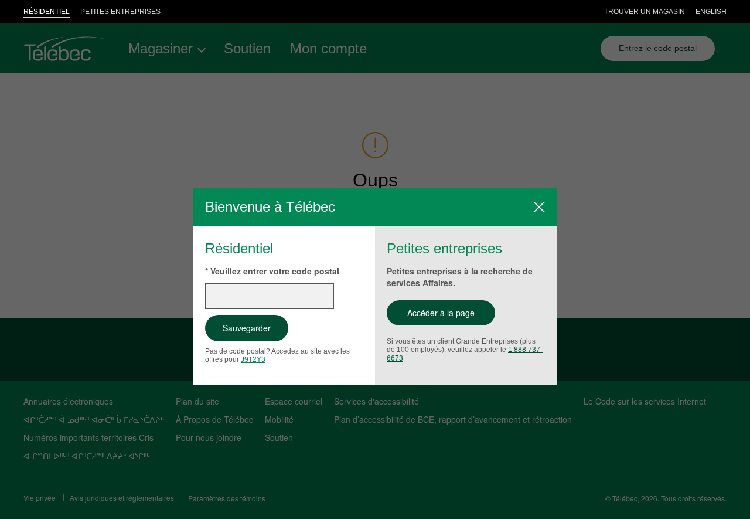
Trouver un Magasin (644, 12)
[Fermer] (539, 207)
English (711, 12)
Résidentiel (46, 12)
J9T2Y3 (253, 359)
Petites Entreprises (120, 12)
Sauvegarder (247, 328)
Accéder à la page (441, 312)
